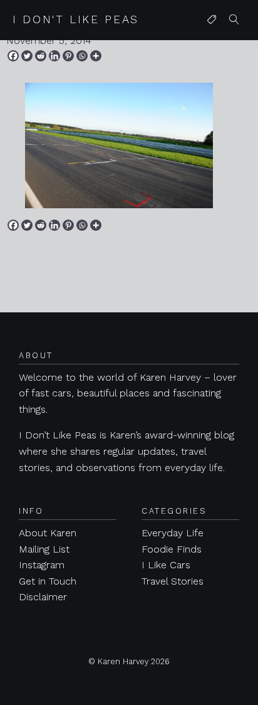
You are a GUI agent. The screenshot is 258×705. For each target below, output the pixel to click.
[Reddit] (40, 55)
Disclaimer (43, 597)
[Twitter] (27, 55)
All (209, 45)
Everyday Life (173, 533)
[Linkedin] (54, 55)
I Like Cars (166, 565)
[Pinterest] (68, 55)
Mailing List (44, 549)
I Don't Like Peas (76, 19)
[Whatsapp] (82, 55)
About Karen (47, 533)
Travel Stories (173, 581)
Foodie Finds (172, 549)
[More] (95, 55)
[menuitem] (211, 20)
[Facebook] (13, 55)
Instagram (41, 565)
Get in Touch (47, 581)
